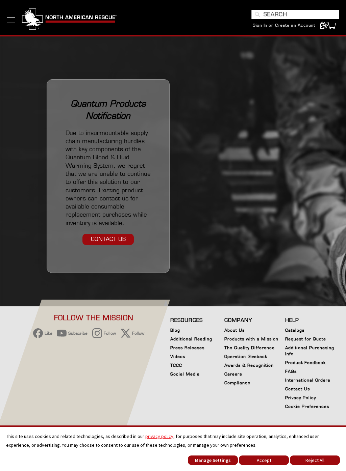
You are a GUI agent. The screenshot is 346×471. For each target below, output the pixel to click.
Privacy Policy (300, 397)
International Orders (307, 380)
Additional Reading (191, 338)
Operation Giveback (245, 356)
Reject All (314, 460)
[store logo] (69, 19)
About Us (234, 330)
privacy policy (159, 436)
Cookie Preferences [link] (307, 406)
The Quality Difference (249, 347)
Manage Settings (213, 460)
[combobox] (295, 14)
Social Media (185, 374)
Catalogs (294, 330)
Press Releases (187, 347)
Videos (177, 356)
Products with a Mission (251, 338)
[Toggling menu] (11, 20)
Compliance (237, 382)
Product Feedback (305, 362)
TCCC (176, 365)
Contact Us (297, 388)
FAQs (291, 371)
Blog (175, 330)
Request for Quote (305, 338)
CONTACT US (108, 239)
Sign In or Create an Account (284, 25)
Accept (264, 460)
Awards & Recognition (249, 365)
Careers (233, 374)
